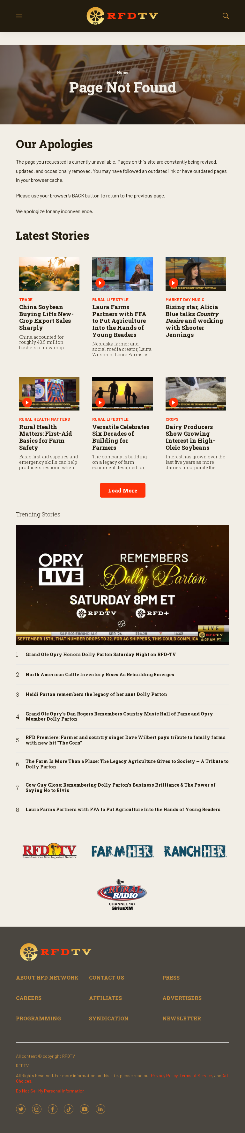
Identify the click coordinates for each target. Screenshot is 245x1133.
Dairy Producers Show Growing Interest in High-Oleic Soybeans (190, 437)
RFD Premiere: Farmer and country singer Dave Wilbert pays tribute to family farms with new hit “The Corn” (126, 740)
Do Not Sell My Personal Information (50, 1090)
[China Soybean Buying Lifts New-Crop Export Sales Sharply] (49, 274)
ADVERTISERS (182, 998)
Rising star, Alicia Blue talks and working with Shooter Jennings (194, 320)
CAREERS (28, 998)
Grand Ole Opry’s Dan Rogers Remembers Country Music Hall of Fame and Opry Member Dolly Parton (119, 716)
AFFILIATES (105, 998)
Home (122, 72)
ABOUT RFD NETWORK (47, 977)
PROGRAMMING (38, 1018)
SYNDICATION (109, 1018)
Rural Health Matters (44, 419)
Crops (172, 419)
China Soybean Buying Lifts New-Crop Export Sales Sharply (46, 317)
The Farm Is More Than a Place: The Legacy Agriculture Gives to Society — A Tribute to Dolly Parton (127, 764)
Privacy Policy (164, 1075)
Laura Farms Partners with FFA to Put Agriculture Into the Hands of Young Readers (119, 320)
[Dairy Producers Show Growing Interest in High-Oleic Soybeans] (196, 394)
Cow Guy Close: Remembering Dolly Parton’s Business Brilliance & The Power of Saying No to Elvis (121, 787)
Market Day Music (185, 299)
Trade (26, 299)
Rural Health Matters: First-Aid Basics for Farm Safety (45, 437)
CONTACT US (106, 977)
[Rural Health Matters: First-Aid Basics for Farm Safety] (49, 394)
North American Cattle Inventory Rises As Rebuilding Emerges (100, 675)
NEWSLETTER (181, 1018)
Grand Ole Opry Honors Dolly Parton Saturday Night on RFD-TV (101, 654)
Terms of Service (196, 1075)
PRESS (171, 977)
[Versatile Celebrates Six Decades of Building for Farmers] (122, 394)
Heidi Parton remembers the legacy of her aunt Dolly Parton (96, 694)
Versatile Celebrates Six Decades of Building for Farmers (120, 437)
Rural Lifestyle (110, 299)
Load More (122, 490)
